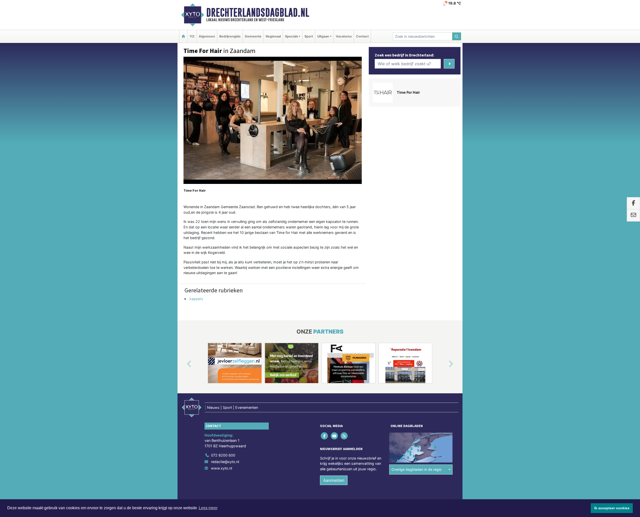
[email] (633, 215)
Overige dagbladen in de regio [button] (417, 469)
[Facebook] (325, 436)
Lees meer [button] (208, 508)
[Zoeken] (456, 36)
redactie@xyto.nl (225, 462)
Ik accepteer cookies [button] (612, 508)
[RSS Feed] (344, 436)
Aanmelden (333, 480)
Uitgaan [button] (323, 36)
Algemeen (207, 36)
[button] (184, 364)
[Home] (183, 36)
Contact (362, 36)
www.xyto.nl (221, 468)
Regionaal (273, 36)
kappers (196, 299)
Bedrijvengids (229, 36)
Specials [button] (291, 36)
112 (192, 36)
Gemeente (253, 36)
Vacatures (344, 36)
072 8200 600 (223, 455)
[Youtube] (335, 436)
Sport (308, 36)
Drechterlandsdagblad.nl (257, 12)
